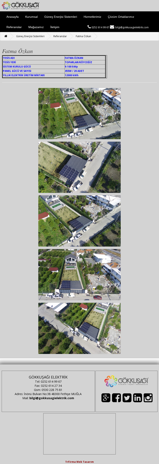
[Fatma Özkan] (79, 113)
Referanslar (14, 27)
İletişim (54, 27)
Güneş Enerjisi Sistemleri (60, 16)
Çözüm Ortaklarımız (121, 16)
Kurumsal (31, 16)
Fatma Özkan (83, 36)
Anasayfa (12, 16)
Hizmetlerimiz (92, 16)
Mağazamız (36, 27)
